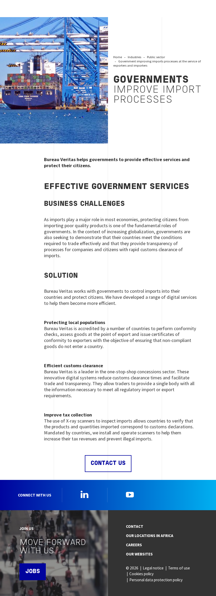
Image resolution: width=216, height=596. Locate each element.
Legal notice (153, 567)
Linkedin (85, 494)
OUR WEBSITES (139, 554)
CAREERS (134, 544)
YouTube (130, 494)
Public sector (156, 57)
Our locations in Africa (149, 535)
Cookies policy (141, 573)
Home (117, 57)
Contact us (108, 463)
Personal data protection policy (156, 579)
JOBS (32, 571)
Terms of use (179, 567)
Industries (134, 57)
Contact (134, 526)
